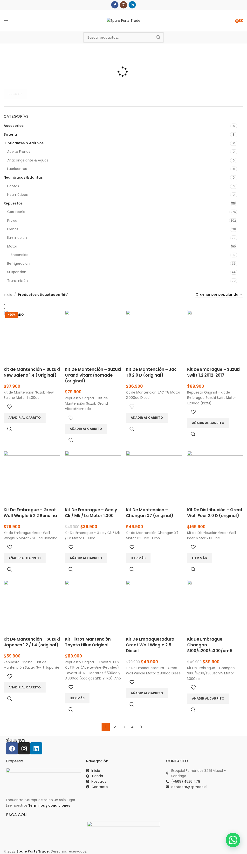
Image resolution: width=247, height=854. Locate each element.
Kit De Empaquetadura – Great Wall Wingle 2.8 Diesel (152, 645)
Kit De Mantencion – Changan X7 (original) (149, 512)
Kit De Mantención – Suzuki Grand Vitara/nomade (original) (93, 375)
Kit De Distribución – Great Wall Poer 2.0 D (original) (215, 512)
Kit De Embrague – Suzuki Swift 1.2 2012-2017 (213, 372)
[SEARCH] (158, 37)
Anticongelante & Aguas (27, 160)
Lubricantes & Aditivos (24, 143)
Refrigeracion (18, 263)
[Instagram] (24, 748)
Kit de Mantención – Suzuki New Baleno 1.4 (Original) (32, 372)
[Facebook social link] (114, 4)
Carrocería (16, 211)
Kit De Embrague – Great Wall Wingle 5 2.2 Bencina (30, 512)
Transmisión (17, 280)
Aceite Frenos (18, 151)
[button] (233, 840)
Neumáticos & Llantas (23, 177)
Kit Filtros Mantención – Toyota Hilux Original (89, 642)
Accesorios (14, 125)
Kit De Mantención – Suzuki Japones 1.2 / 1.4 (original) (32, 642)
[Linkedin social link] (132, 4)
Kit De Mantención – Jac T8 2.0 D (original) (151, 372)
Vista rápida (10, 429)
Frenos (12, 229)
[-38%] (154, 608)
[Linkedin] (36, 748)
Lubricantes (17, 168)
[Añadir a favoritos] (10, 407)
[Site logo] (123, 20)
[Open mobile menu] (6, 20)
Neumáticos (17, 194)
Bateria (10, 134)
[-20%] (93, 478)
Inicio (8, 294)
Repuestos (13, 203)
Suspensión (16, 272)
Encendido (19, 254)
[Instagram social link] (123, 4)
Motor (12, 246)
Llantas (13, 186)
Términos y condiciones (49, 805)
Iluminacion (17, 237)
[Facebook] (12, 748)
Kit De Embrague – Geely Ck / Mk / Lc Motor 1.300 (91, 512)
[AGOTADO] (154, 478)
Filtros (12, 220)
